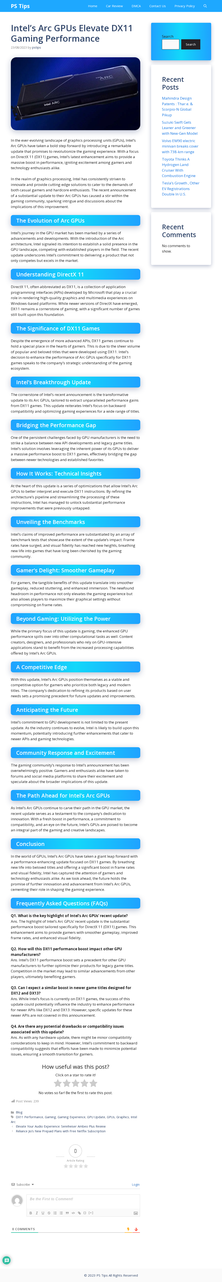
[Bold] (31, 1213)
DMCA (136, 6)
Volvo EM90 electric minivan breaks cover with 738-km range (180, 146)
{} (85, 1212)
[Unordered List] (61, 1213)
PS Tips (20, 6)
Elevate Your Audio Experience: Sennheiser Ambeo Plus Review (61, 1126)
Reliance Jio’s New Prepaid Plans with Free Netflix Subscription (61, 1131)
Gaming (50, 1117)
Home (92, 6)
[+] (91, 1212)
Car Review (114, 6)
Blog (19, 1112)
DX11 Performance (29, 1117)
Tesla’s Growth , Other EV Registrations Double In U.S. (180, 189)
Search (167, 36)
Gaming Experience (71, 1117)
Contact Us (157, 6)
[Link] (79, 1213)
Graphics (122, 1117)
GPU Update (96, 1117)
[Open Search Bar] (205, 6)
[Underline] (43, 1213)
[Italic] (37, 1213)
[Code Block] (73, 1213)
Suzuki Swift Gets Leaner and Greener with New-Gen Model (180, 128)
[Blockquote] (67, 1213)
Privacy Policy (185, 6)
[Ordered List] (55, 1213)
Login (135, 1184)
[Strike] (49, 1213)
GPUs (111, 1117)
